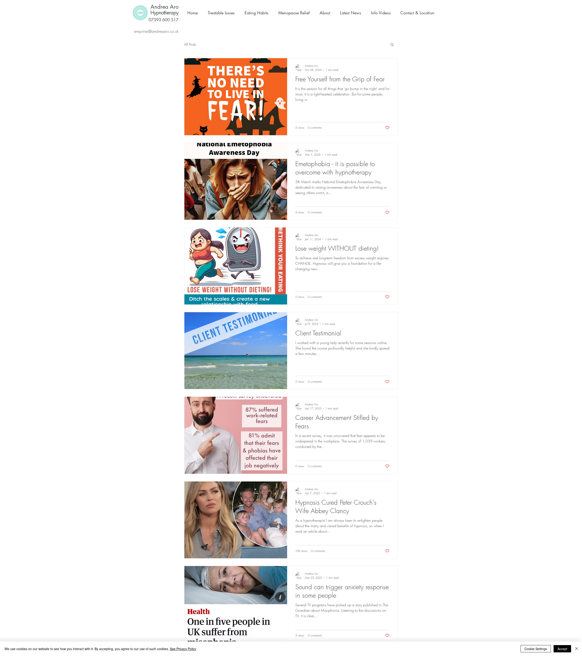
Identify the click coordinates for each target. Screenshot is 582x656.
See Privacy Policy (183, 648)
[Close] (576, 648)
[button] (392, 44)
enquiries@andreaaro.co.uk (156, 31)
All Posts (190, 44)
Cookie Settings (535, 648)
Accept (562, 648)
